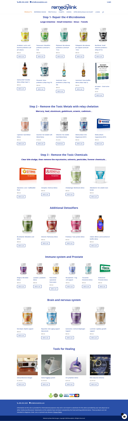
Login (109, 2)
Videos (68, 12)
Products (28, 12)
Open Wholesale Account (83, 12)
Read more (60, 143)
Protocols (52, 12)
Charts (61, 12)
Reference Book (40, 12)
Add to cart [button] (21, 56)
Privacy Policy (57, 412)
